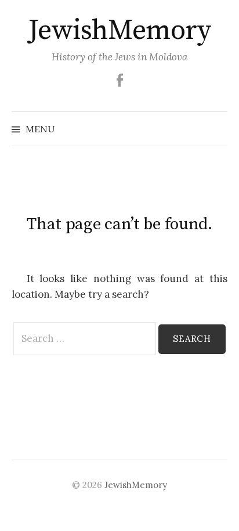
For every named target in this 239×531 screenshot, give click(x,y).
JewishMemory (119, 30)
